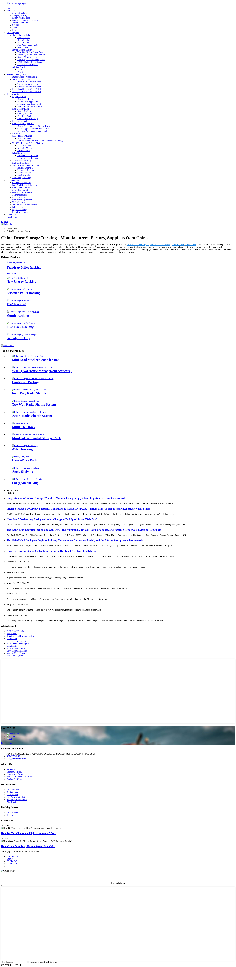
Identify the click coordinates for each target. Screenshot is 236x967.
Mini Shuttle (12, 638)
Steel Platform (23, 150)
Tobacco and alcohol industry (24, 204)
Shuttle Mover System (27, 57)
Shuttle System (13, 32)
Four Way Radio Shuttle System (31, 55)
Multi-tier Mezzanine (26, 148)
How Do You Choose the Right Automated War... (28, 833)
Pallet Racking (18, 153)
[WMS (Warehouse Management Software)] (33, 367)
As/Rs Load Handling (16, 631)
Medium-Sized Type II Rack (29, 106)
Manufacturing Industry (22, 200)
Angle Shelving (24, 175)
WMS (20, 72)
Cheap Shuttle (178, 244)
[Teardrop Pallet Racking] (17, 262)
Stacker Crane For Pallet (22, 79)
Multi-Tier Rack (24, 145)
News (14, 27)
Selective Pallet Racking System (20, 636)
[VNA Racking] (20, 300)
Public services (18, 207)
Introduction (12, 769)
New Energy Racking (21, 177)
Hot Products (12, 856)
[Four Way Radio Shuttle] (29, 390)
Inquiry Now (6, 743)
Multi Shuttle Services (16, 648)
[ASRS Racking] (25, 445)
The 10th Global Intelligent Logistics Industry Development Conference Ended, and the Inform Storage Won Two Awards (75, 540)
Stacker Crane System (16, 74)
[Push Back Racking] (22, 323)
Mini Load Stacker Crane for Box (26, 91)
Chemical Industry (20, 212)
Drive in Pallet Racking (27, 118)
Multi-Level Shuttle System (18, 643)
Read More (11, 273)
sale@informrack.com (16, 759)
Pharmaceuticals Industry (23, 192)
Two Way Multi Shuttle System (31, 59)
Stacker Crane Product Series (24, 77)
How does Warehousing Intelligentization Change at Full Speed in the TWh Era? (52, 519)
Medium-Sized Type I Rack (29, 104)
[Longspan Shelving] (27, 479)
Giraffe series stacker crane (29, 86)
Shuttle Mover (23, 37)
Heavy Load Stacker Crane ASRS (27, 89)
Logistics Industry (19, 209)
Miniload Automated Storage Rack (32, 131)
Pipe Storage (190, 244)
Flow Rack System (15, 656)
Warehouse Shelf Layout (138, 244)
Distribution (12, 217)
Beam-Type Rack (25, 99)
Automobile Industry (21, 187)
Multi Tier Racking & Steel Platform (27, 143)
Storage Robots (13, 812)
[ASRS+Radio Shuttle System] (30, 412)
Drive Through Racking (17, 651)
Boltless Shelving (25, 168)
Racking (10, 815)
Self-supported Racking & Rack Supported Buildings (40, 141)
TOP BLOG (12, 861)
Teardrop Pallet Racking (27, 158)
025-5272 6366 (13, 756)
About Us (11, 10)
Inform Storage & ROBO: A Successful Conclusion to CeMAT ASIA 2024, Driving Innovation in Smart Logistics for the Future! (78, 508)
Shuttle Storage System (22, 50)
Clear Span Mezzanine (16, 641)
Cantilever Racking (25, 116)
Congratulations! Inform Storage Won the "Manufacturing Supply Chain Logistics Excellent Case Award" (66, 498)
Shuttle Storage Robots (22, 35)
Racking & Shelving (15, 94)
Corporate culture (19, 13)
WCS (19, 69)
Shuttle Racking (24, 111)
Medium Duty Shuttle (16, 653)
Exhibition (16, 25)
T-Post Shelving (24, 173)
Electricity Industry (20, 197)
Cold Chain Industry (21, 190)
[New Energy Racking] (17, 278)
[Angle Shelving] (25, 468)
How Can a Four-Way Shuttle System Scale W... (28, 846)
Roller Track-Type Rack (27, 101)
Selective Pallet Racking (27, 155)
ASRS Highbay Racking (22, 136)
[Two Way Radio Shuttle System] (25, 401)
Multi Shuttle (23, 42)
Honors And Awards (21, 18)
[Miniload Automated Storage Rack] (28, 434)
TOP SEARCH (13, 864)
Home (9, 8)
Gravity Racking (24, 114)
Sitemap (10, 859)
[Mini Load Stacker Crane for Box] (27, 356)
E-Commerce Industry (21, 182)
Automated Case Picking (160, 244)
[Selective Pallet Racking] (20, 289)
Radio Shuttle (23, 40)
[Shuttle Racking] (23, 312)
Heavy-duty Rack (19, 121)
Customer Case (13, 180)
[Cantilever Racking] (33, 378)
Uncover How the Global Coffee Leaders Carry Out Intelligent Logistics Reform (51, 551)
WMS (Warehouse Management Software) (42, 371)
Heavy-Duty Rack (24, 460)
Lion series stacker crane (28, 84)
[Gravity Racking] (22, 334)
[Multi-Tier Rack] (20, 423)
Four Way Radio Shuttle (27, 45)
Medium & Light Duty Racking (25, 165)
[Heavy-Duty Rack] (21, 457)
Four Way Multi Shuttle (17, 797)
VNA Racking (18, 133)
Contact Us (11, 214)
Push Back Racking (20, 163)
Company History (19, 15)
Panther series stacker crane (29, 82)
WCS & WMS (18, 67)
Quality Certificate (20, 23)
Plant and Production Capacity (25, 20)
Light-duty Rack (19, 96)
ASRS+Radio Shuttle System (30, 62)
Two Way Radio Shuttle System (31, 52)
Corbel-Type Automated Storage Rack (34, 128)
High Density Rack (20, 109)
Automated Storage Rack (23, 123)
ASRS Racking (24, 138)
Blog (14, 30)
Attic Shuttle (22, 47)
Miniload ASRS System (27, 64)
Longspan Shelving (25, 170)
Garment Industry (19, 195)
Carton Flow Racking (21, 160)
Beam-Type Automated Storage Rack (33, 126)
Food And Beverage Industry (24, 185)
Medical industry (19, 202)
